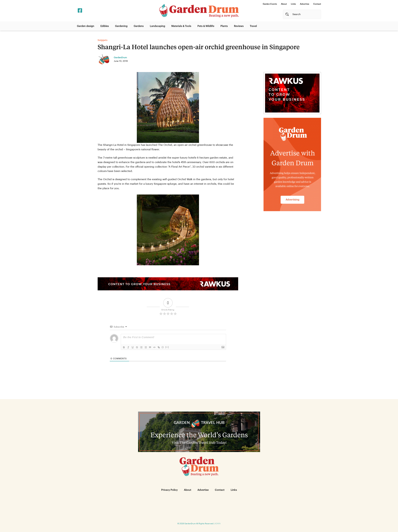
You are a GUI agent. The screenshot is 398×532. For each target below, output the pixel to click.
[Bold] (124, 347)
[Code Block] (154, 347)
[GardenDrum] (199, 10)
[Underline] (132, 347)
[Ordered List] (141, 347)
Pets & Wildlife (205, 26)
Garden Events (270, 4)
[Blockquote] (150, 347)
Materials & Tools (181, 26)
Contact (317, 4)
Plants (224, 26)
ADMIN (218, 524)
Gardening (121, 26)
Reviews (239, 26)
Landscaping (157, 26)
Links (293, 4)
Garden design (85, 26)
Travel (253, 26)
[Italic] (128, 347)
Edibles (104, 26)
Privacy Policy (169, 490)
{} (163, 347)
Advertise (304, 4)
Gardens (139, 26)
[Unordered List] (145, 347)
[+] (167, 347)
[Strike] (137, 347)
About (284, 4)
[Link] (159, 347)
